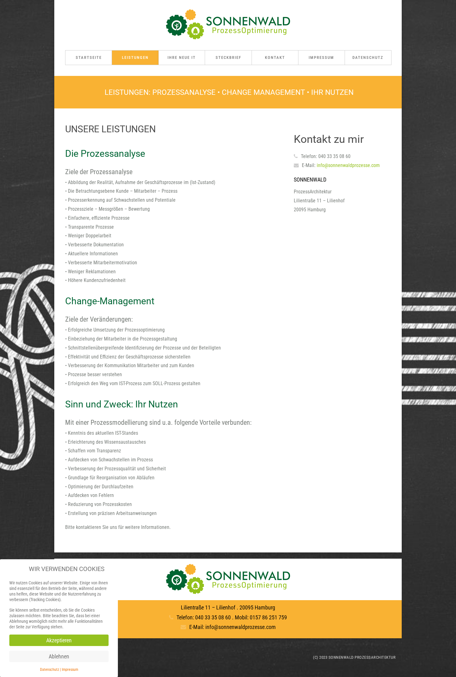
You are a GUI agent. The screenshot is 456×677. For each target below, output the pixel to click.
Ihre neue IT (182, 57)
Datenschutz (367, 57)
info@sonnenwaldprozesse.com (348, 165)
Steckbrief (228, 57)
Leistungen (135, 57)
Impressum (321, 57)
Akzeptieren (59, 640)
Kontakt (275, 57)
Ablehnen (59, 656)
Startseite (89, 57)
